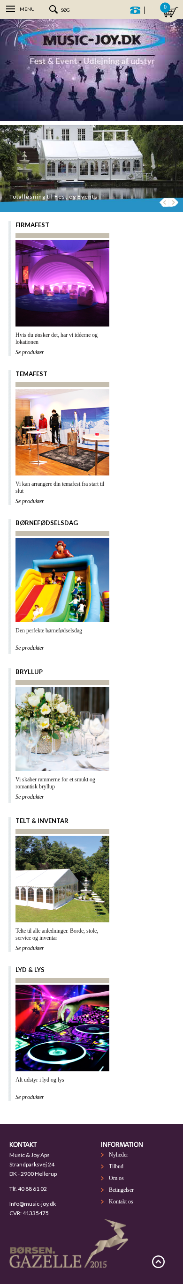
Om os (116, 1178)
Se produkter (29, 352)
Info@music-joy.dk (32, 1203)
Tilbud (116, 1166)
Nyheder (118, 1154)
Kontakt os (121, 1201)
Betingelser (121, 1190)
